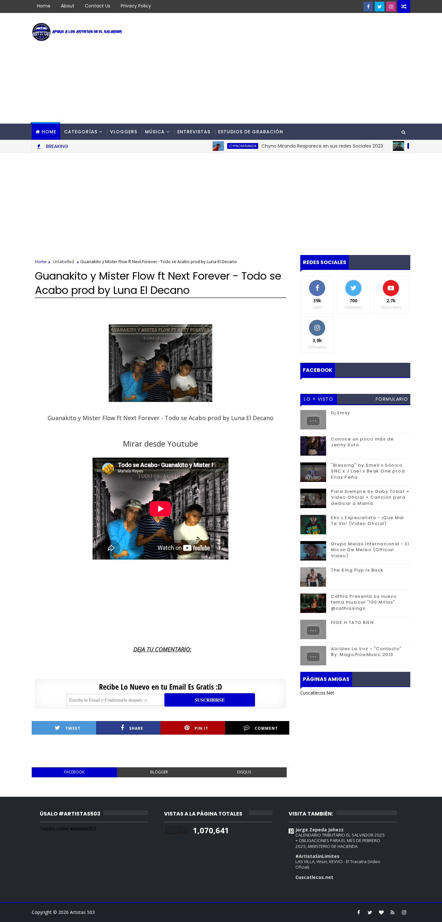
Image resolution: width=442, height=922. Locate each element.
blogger (159, 772)
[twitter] (379, 6)
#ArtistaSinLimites (317, 856)
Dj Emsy (340, 413)
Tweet (73, 728)
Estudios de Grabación (250, 131)
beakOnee (403, 146)
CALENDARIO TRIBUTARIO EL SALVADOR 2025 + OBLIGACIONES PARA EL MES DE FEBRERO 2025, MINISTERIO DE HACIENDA (340, 840)
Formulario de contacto (392, 400)
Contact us (97, 6)
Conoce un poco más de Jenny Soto (362, 442)
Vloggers (123, 131)
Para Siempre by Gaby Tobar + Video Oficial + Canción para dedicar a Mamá (370, 497)
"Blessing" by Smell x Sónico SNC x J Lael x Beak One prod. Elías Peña (368, 471)
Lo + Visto (318, 399)
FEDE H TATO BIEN (352, 622)
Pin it (201, 728)
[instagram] (391, 6)
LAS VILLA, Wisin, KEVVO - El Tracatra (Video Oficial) (337, 864)
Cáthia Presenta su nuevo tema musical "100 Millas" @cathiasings (364, 602)
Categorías (80, 131)
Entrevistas (193, 131)
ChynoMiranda (228, 146)
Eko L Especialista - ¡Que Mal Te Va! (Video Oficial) (367, 521)
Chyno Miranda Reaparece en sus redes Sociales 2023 (308, 146)
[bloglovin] (381, 912)
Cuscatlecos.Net (317, 693)
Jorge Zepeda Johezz (319, 830)
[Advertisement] (292, 68)
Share (136, 728)
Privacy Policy (136, 6)
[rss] (392, 912)
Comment (266, 728)
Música (155, 131)
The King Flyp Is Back (357, 570)
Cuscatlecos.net (314, 877)
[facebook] (368, 6)
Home (43, 6)
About (67, 6)
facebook (74, 772)
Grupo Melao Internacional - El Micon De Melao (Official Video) (370, 550)
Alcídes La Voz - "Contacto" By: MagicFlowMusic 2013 (366, 652)
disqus (244, 772)
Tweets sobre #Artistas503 (68, 829)
